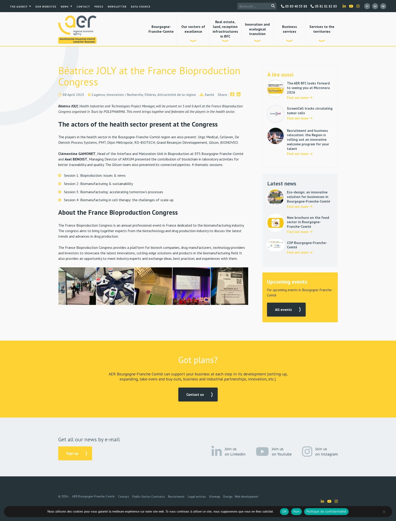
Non (296, 511)
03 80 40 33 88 (295, 6)
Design (227, 497)
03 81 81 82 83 (325, 6)
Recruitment (176, 497)
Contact (83, 6)
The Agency (19, 6)
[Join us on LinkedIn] (344, 6)
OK (284, 511)
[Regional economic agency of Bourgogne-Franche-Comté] (77, 30)
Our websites (45, 6)
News (65, 6)
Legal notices (197, 497)
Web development (246, 497)
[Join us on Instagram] (358, 6)
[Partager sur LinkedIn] (238, 94)
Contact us (195, 394)
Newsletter (117, 6)
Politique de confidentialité (326, 511)
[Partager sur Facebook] (232, 94)
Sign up (72, 453)
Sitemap (214, 497)
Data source (140, 6)
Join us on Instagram (326, 451)
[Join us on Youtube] (351, 6)
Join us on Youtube (282, 451)
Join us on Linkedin (235, 451)
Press (98, 6)
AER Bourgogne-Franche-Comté (93, 496)
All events (283, 309)
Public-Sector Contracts (148, 497)
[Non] (384, 511)
